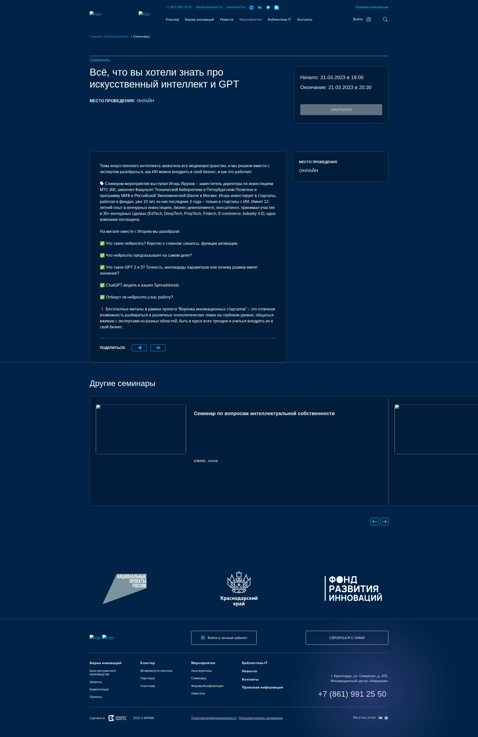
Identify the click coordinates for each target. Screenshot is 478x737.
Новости (227, 19)
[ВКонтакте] (158, 347)
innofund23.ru (236, 7)
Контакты (304, 19)
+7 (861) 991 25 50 (179, 7)
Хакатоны (198, 693)
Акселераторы (201, 671)
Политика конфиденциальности (214, 718)
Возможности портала (156, 671)
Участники (147, 686)
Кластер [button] (172, 19)
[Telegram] (139, 347)
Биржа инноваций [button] (199, 19)
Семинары (100, 60)
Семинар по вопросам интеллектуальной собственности (264, 413)
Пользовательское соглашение (261, 718)
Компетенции (99, 689)
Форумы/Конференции (207, 686)
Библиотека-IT (279, 19)
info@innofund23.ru (209, 7)
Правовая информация (371, 7)
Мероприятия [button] (250, 19)
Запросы (96, 682)
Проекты (96, 697)
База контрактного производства (103, 672)
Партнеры (147, 678)
